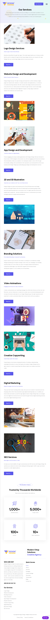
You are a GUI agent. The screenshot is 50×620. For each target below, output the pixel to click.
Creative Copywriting (8, 602)
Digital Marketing (7, 604)
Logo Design (6, 591)
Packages (28, 571)
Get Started (38, 4)
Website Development (9, 592)
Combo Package (29, 573)
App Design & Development (10, 598)
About (27, 567)
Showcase (28, 575)
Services (28, 569)
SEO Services (7, 608)
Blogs (27, 579)
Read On (8, 64)
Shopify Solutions (8, 600)
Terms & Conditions (28, 617)
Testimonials (28, 577)
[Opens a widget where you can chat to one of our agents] (45, 617)
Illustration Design (8, 606)
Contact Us (28, 581)
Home (27, 565)
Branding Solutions (8, 594)
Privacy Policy (20, 617)
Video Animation (7, 596)
